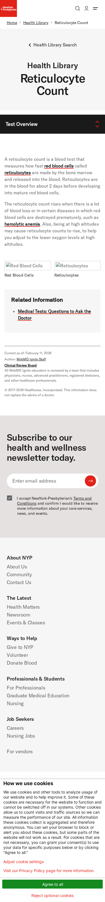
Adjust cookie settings (23, 862)
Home (12, 22)
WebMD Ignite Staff (31, 359)
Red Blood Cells (19, 275)
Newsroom (18, 614)
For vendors (20, 751)
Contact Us (19, 582)
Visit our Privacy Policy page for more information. (49, 870)
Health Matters (23, 607)
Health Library (35, 22)
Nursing (15, 703)
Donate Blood (22, 663)
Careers (15, 728)
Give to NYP (20, 647)
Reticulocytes (66, 275)
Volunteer (17, 655)
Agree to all (52, 884)
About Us (17, 566)
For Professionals (26, 687)
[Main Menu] (95, 8)
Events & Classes (26, 622)
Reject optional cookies (52, 895)
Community (19, 574)
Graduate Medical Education (38, 695)
